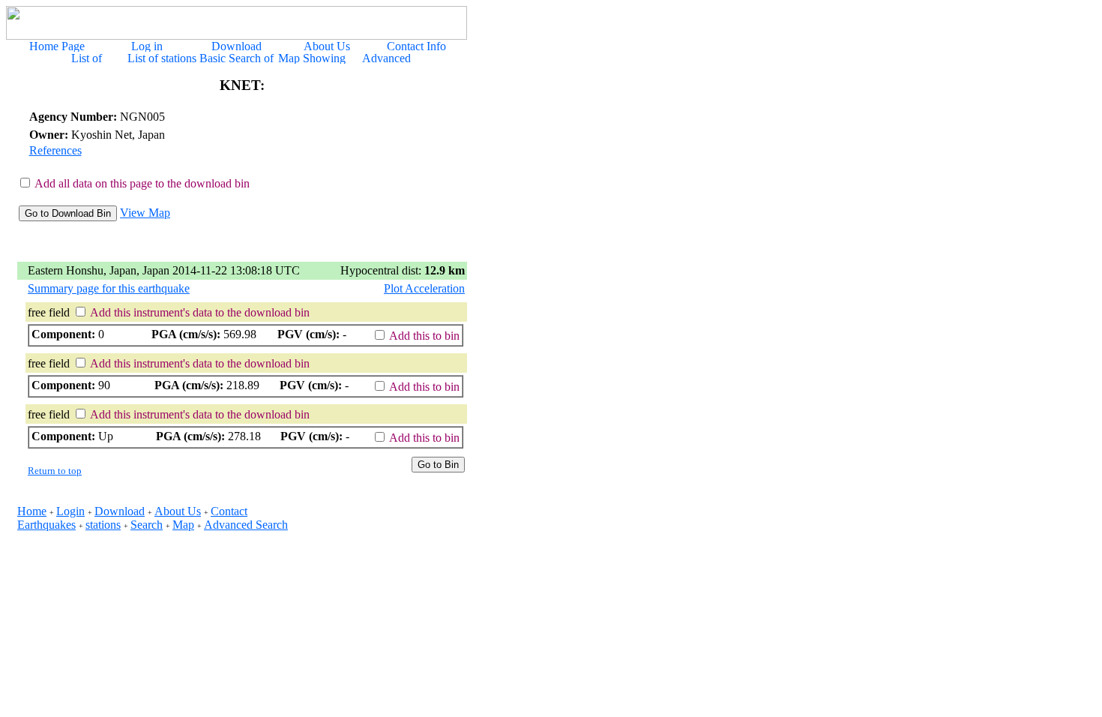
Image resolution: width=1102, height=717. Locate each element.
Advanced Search (246, 524)
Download (119, 511)
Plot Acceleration (424, 288)
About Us (177, 511)
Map (183, 524)
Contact (229, 511)
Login (70, 511)
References (55, 150)
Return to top (55, 470)
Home (31, 511)
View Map (145, 212)
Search (146, 524)
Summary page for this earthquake (109, 288)
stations (103, 524)
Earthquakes (46, 524)
